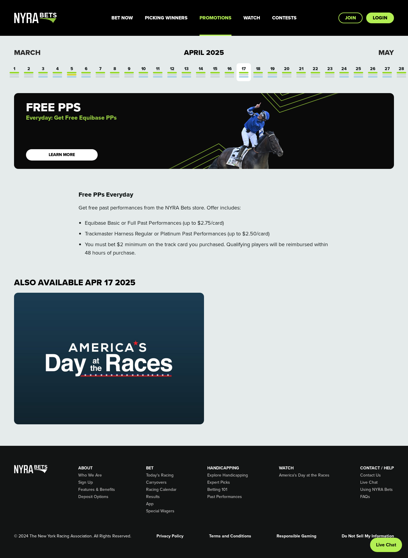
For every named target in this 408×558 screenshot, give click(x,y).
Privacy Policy (170, 536)
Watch (251, 17)
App (150, 504)
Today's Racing (160, 475)
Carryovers (156, 482)
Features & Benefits (96, 489)
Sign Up (85, 482)
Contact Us (370, 475)
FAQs (365, 497)
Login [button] (380, 17)
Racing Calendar (161, 489)
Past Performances (224, 497)
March (27, 52)
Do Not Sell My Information (368, 536)
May (386, 52)
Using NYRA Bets (376, 489)
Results (153, 497)
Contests (284, 17)
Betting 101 (217, 489)
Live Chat (369, 482)
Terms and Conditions (230, 536)
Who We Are (90, 475)
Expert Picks (218, 482)
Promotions (215, 17)
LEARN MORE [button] (62, 155)
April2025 (204, 52)
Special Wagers (160, 511)
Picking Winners (166, 17)
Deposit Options (93, 497)
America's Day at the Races (304, 475)
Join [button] (350, 17)
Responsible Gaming (296, 536)
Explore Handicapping (227, 475)
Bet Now (122, 17)
